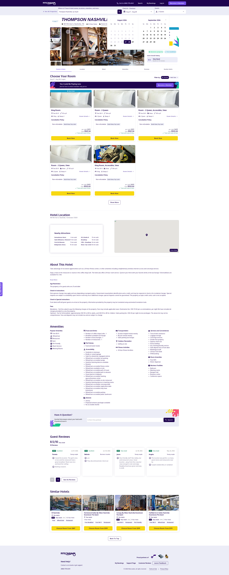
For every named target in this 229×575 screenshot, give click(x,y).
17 (115, 38)
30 (111, 45)
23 (111, 42)
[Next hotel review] (58, 480)
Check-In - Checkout (129, 8)
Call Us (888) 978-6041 (126, 3)
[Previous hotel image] (137, 62)
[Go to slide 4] (116, 161)
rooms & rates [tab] (60, 69)
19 (122, 38)
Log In (162, 3)
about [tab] (104, 69)
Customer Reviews (145, 563)
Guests (157, 8)
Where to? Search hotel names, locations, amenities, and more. (78, 8)
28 (129, 42)
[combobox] (88, 12)
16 (111, 38)
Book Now (71, 138)
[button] (65, 521)
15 (132, 35)
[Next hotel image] (141, 62)
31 (115, 45)
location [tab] (82, 69)
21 (129, 38)
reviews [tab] (146, 69)
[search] (119, 12)
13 (125, 35)
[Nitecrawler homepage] (49, 3)
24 (115, 42)
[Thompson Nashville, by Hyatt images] (103, 46)
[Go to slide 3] (115, 161)
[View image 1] (55, 32)
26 (122, 42)
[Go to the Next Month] (166, 20)
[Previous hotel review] (52, 480)
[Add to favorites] (68, 32)
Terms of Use (153, 569)
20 (125, 38)
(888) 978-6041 (65, 569)
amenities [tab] (125, 69)
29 (133, 42)
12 (122, 35)
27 (125, 42)
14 (129, 35)
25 (118, 42)
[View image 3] (55, 55)
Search (140, 3)
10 (115, 35)
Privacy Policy (164, 569)
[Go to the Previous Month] (110, 20)
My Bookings (151, 3)
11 (118, 35)
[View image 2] (55, 44)
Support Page (131, 563)
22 (133, 38)
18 (118, 38)
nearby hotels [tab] (168, 69)
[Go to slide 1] (112, 161)
